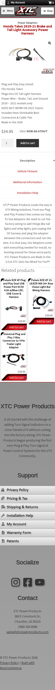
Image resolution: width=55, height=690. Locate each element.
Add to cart (27, 143)
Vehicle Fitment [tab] (27, 171)
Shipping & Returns (22, 507)
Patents (13, 541)
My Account (18, 2)
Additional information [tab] (27, 182)
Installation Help (20, 516)
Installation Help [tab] (27, 193)
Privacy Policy (17, 490)
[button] (49, 43)
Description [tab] (27, 160)
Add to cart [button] (16, 327)
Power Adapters (27, 22)
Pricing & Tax (17, 499)
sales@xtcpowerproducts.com (27, 632)
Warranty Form (19, 533)
